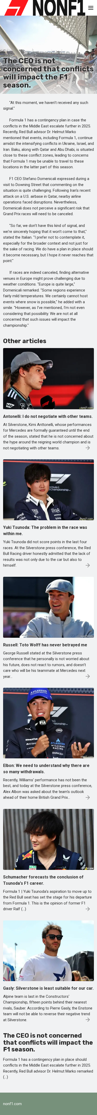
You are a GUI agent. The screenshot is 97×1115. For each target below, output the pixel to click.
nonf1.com (12, 1103)
